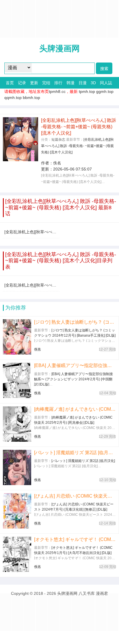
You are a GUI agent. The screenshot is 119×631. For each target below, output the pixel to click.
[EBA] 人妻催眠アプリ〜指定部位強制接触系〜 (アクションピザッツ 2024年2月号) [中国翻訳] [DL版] (75, 365)
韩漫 (70, 82)
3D (93, 82)
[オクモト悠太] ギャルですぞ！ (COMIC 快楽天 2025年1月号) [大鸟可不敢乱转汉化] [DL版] (75, 539)
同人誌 (106, 82)
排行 (58, 82)
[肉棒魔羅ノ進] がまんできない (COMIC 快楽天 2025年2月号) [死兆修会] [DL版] (75, 409)
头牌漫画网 (59, 48)
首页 (10, 82)
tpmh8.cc (57, 91)
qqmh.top (13, 97)
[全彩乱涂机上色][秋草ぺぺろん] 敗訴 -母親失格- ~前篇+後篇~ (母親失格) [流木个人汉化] (77, 145)
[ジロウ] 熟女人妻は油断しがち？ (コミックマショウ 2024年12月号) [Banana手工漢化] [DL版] (75, 322)
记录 (22, 82)
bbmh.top (31, 97)
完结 (46, 82)
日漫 (83, 82)
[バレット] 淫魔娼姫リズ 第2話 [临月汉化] (75, 452)
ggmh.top (105, 91)
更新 (34, 82)
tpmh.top (87, 91)
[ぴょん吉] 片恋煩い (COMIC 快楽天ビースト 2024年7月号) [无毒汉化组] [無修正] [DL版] (75, 496)
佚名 (57, 163)
